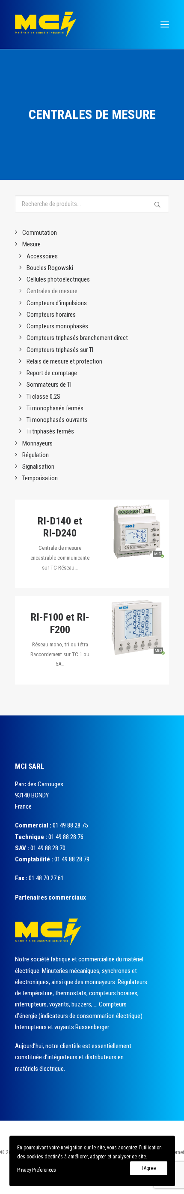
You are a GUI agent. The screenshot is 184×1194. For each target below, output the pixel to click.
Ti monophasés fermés (55, 408)
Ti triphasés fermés (50, 431)
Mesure (31, 244)
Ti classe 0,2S (43, 396)
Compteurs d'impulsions (57, 303)
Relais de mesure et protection (64, 361)
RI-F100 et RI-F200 (60, 623)
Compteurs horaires (51, 314)
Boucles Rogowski (50, 268)
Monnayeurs (37, 443)
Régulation (35, 455)
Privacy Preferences (36, 1170)
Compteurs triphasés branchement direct (77, 338)
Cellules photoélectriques (58, 279)
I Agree (149, 1168)
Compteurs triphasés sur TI (60, 350)
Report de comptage (52, 373)
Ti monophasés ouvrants (57, 420)
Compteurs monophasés (57, 326)
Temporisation (40, 478)
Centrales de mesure (52, 291)
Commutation (39, 232)
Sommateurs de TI (49, 384)
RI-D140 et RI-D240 (60, 527)
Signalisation (38, 466)
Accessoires (42, 256)
